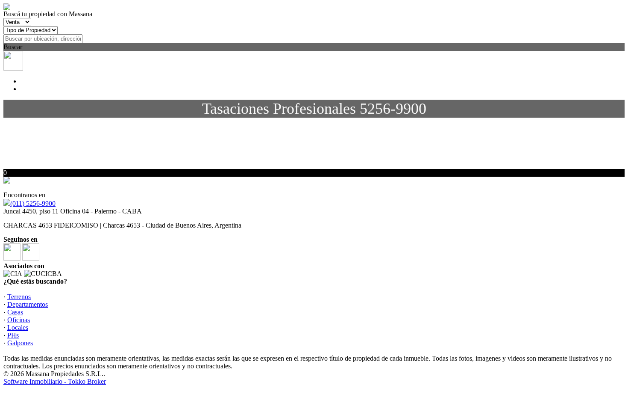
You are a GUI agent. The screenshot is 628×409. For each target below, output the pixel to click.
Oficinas (18, 319)
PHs (13, 335)
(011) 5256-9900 (33, 203)
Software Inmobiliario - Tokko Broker (54, 381)
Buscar (12, 46)
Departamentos (27, 304)
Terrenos (19, 296)
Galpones (20, 343)
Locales (17, 327)
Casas (15, 312)
